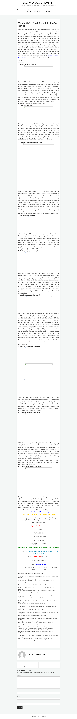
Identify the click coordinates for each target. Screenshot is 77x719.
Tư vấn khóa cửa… (55, 666)
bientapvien (39, 654)
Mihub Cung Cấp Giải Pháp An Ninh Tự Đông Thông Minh (25, 9)
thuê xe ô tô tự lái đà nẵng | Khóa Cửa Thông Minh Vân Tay (51, 9)
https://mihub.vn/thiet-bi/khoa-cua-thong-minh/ (38, 512)
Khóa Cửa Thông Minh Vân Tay (38, 3)
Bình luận (19, 675)
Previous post (21, 664)
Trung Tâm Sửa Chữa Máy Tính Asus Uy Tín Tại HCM (38, 11)
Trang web (19, 701)
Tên (18, 691)
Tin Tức (20, 21)
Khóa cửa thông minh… (23, 666)
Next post (56, 664)
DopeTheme (43, 716)
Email (18, 696)
